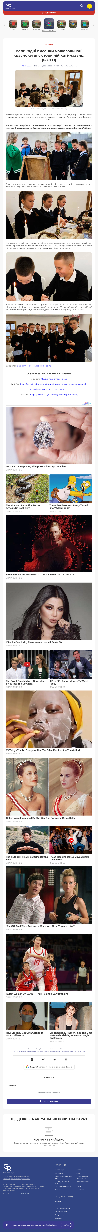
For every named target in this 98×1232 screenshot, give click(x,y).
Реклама (58, 1190)
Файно (66, 1225)
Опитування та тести (62, 1208)
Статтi (78, 1170)
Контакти (58, 1218)
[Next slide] (94, 25)
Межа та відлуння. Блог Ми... (64, 1177)
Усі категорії (59, 1170)
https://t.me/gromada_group (53, 379)
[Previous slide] (4, 25)
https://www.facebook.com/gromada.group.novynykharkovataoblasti (53, 384)
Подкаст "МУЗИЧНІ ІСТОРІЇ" (62, 1182)
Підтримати (50, 13)
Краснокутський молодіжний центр (34, 366)
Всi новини (49, 44)
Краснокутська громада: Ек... (82, 1177)
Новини (58, 1201)
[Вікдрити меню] (89, 6)
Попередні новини (83, 1181)
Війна (78, 1186)
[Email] (66, 1059)
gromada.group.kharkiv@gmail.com (16, 1179)
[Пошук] (81, 6)
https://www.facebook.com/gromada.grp (49, 389)
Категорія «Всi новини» (60, 1049)
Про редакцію (60, 1215)
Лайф (78, 1173)
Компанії (58, 1205)
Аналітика (80, 1190)
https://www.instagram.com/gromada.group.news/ (54, 394)
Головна (30, 1049)
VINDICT (25, 1194)
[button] (31, 1059)
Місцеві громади (61, 1211)
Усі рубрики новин (42, 1049)
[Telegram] (43, 1059)
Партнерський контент (63, 1186)
